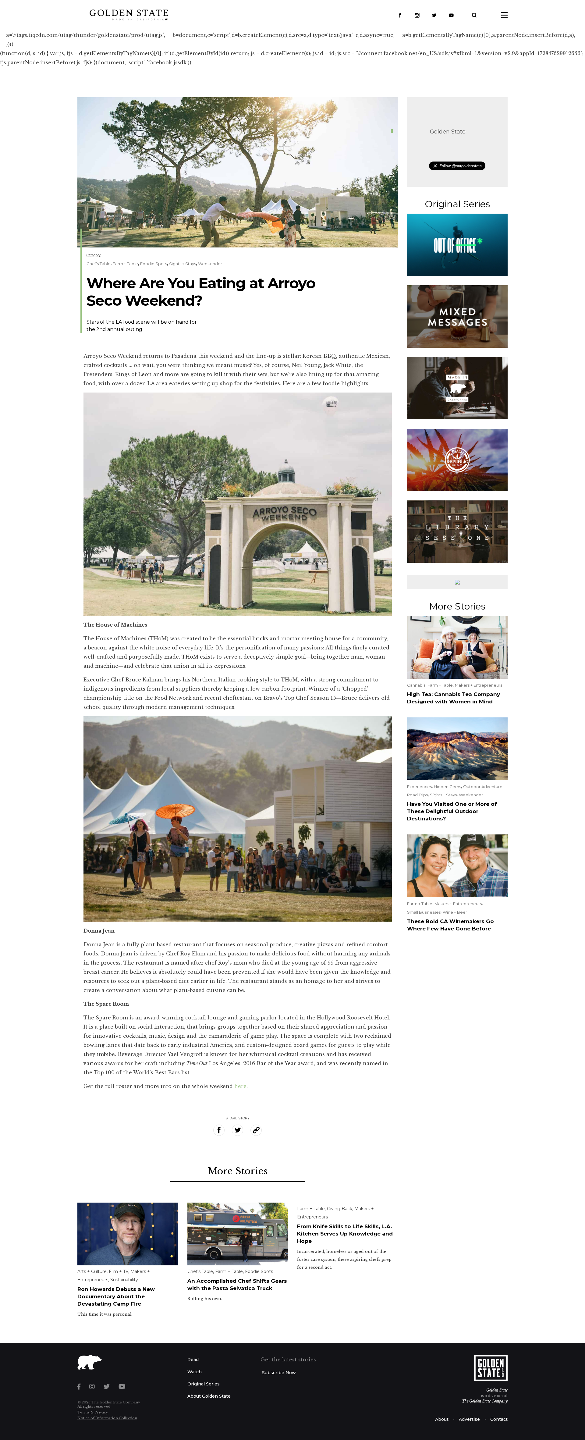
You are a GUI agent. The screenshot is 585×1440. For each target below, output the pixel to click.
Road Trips (417, 794)
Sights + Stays (182, 263)
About (441, 1419)
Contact (499, 1419)
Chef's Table (99, 263)
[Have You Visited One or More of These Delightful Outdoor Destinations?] (457, 748)
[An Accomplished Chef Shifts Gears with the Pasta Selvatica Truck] (237, 1233)
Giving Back (339, 1208)
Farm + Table (125, 263)
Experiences (419, 786)
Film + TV (118, 1271)
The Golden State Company (485, 1401)
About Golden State (209, 1396)
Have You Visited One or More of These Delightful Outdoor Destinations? (452, 811)
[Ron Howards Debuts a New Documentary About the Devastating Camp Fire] (127, 1233)
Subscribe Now (279, 1372)
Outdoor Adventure (482, 786)
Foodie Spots (153, 263)
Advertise (469, 1419)
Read (193, 1359)
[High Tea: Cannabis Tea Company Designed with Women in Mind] (457, 647)
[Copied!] (256, 1130)
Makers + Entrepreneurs (478, 685)
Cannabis (416, 685)
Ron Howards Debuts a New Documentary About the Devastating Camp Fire (116, 1296)
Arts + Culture (92, 1271)
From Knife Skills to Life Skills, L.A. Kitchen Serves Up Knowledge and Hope (345, 1233)
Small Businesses (424, 912)
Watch (194, 1371)
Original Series (203, 1384)
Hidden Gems (447, 786)
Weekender (210, 263)
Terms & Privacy (92, 1412)
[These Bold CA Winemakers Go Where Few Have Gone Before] (457, 865)
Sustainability (124, 1279)
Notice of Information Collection (107, 1418)
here (240, 1086)
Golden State (448, 131)
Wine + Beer (455, 912)
